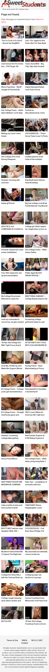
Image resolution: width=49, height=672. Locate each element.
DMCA (24, 640)
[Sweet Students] (23, 4)
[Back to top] (44, 666)
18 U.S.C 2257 (36, 640)
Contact (24, 643)
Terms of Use (12, 640)
